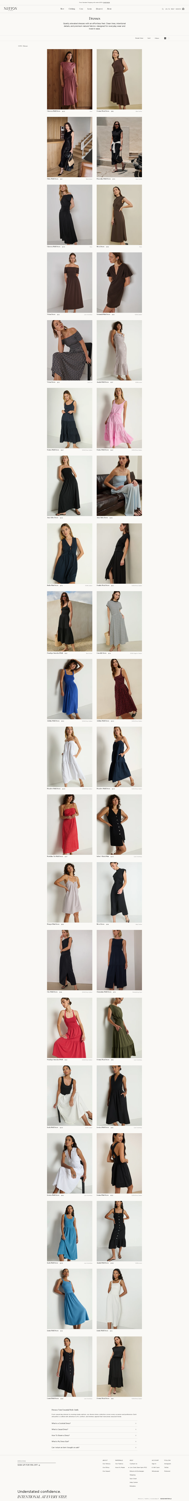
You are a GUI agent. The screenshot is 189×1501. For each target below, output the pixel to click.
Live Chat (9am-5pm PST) (138, 1467)
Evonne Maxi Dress (103, 111)
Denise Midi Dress (53, 450)
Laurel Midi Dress (53, 1398)
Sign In (178, 9)
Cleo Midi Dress (52, 992)
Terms (147, 1498)
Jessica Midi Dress (103, 1127)
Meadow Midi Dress (53, 788)
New (62, 9)
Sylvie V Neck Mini (103, 856)
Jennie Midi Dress (53, 1331)
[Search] (163, 9)
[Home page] (10, 9)
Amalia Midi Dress (103, 382)
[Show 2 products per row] (165, 38)
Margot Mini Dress (53, 924)
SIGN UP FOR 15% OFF (28, 1465)
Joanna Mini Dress (103, 1195)
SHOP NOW (106, 2)
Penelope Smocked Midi (55, 653)
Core (81, 9)
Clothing (72, 9)
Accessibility (154, 1498)
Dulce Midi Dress (52, 179)
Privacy (140, 1498)
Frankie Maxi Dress (103, 585)
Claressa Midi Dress (53, 111)
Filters (157, 38)
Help (172, 9)
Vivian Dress (51, 314)
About (109, 9)
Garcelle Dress (101, 653)
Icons (90, 9)
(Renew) (99, 9)
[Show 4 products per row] (168, 38)
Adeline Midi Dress (53, 721)
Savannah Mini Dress (103, 314)
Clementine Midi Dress (104, 992)
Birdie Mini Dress (52, 585)
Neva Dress (100, 246)
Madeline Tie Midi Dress (55, 856)
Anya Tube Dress (52, 517)
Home (20, 46)
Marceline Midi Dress (104, 179)
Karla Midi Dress (52, 1127)
